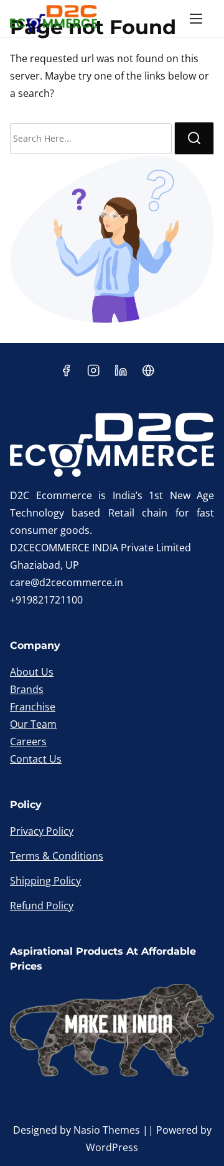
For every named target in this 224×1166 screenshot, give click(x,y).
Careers (28, 741)
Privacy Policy (41, 831)
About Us (32, 672)
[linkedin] (120, 374)
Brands (27, 689)
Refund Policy (41, 905)
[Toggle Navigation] (196, 18)
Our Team (33, 724)
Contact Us (36, 759)
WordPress (112, 1147)
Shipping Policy (45, 881)
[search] (194, 138)
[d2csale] (148, 374)
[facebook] (66, 374)
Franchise (32, 707)
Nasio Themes (107, 1130)
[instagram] (93, 374)
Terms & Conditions (56, 856)
